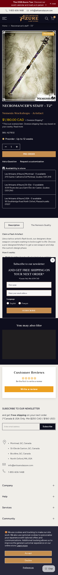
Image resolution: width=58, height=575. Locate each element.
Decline (28, 560)
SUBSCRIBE (29, 310)
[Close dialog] (53, 260)
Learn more (22, 545)
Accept (28, 553)
